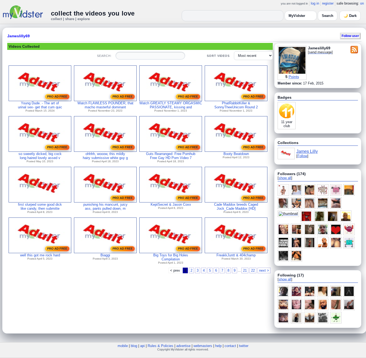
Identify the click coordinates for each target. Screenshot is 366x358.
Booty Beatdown (236, 154)
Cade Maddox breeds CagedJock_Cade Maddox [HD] (236, 206)
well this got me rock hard (40, 255)
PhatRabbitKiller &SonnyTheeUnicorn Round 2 (236, 105)
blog (134, 346)
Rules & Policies (160, 346)
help (218, 346)
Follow (302, 156)
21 (245, 270)
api (142, 346)
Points (294, 77)
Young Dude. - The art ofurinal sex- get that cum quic (40, 105)
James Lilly (307, 151)
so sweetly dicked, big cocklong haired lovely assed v (40, 156)
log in (315, 3)
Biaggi (105, 255)
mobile (123, 346)
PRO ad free (57, 96)
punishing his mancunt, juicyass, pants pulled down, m (105, 206)
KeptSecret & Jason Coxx (171, 204)
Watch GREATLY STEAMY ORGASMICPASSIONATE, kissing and (170, 105)
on (362, 3)
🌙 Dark (350, 16)
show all (285, 178)
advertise (183, 346)
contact (230, 346)
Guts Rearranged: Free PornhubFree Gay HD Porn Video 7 (170, 156)
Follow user (350, 36)
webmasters (202, 346)
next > (264, 270)
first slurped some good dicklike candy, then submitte (40, 206)
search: (104, 55)
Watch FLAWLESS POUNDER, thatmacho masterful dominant (105, 105)
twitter (243, 346)
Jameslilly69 (18, 36)
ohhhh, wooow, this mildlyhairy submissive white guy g (105, 156)
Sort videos (218, 55)
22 (253, 270)
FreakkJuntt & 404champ (236, 255)
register (328, 3)
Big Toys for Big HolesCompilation (170, 257)
